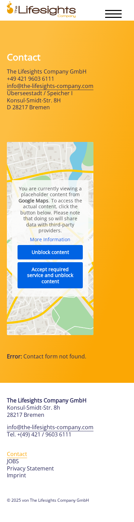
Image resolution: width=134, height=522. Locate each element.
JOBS (13, 461)
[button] (113, 13)
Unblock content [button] (50, 252)
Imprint (16, 475)
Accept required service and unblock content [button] (50, 275)
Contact (17, 454)
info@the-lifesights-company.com (50, 86)
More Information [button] (50, 239)
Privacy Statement (30, 468)
